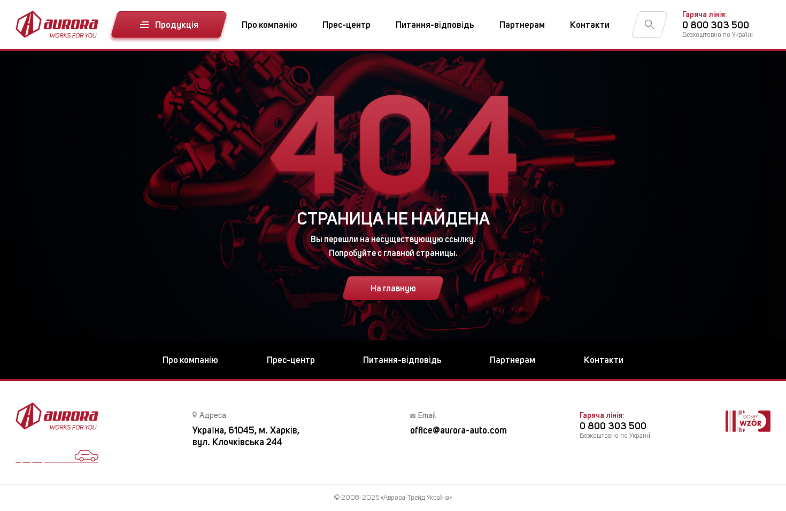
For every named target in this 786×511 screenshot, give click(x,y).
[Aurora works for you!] (57, 24)
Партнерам (522, 24)
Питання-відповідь (435, 24)
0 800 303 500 (715, 24)
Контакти (590, 24)
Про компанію (269, 24)
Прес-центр (346, 24)
